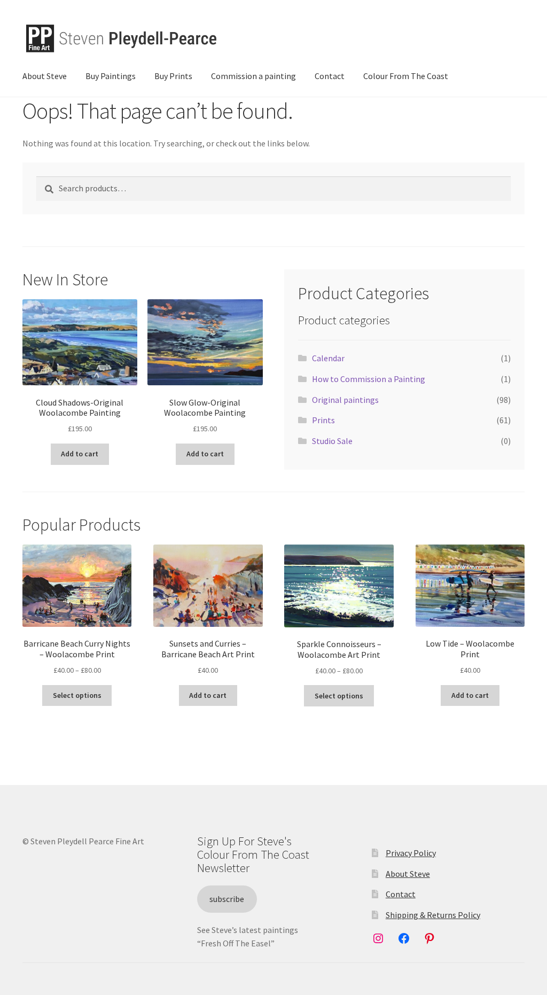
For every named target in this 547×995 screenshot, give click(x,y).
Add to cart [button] (79, 453)
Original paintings (345, 399)
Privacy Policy (411, 853)
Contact (330, 76)
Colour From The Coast (405, 76)
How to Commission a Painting (368, 379)
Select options (77, 695)
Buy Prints (173, 76)
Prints (323, 420)
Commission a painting (253, 76)
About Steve (44, 76)
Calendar (328, 358)
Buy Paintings (110, 76)
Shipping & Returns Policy (433, 915)
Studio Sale (332, 441)
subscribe (226, 898)
